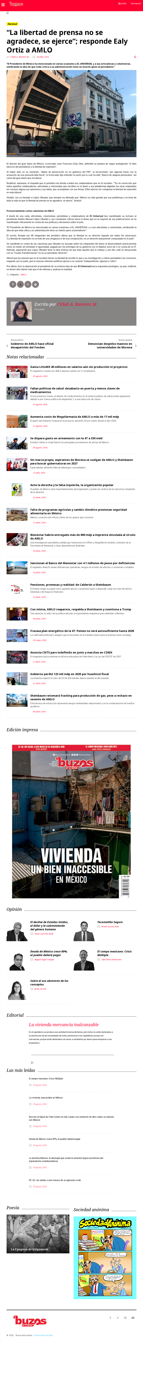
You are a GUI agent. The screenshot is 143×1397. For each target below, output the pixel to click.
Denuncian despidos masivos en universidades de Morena (110, 343)
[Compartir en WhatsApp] (27, 282)
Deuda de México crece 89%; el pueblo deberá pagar (49, 951)
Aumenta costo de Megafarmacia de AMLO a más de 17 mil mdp (74, 414)
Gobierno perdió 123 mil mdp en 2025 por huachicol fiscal (69, 672)
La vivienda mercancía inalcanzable (64, 1022)
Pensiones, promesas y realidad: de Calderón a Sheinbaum (70, 582)
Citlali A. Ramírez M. (19, 54)
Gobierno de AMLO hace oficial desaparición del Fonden (32, 343)
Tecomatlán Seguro (110, 920)
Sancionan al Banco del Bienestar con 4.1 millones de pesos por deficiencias (82, 561)
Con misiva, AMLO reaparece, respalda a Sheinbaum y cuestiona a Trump (80, 607)
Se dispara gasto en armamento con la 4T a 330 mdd (66, 436)
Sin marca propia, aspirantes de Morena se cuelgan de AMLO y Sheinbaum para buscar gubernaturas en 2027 (81, 459)
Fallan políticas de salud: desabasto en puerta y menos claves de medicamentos (75, 388)
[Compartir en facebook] (12, 282)
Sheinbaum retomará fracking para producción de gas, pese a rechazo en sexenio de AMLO (81, 695)
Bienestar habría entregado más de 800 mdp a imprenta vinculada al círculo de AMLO (82, 534)
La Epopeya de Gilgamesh (29, 1245)
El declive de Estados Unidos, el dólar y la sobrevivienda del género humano (49, 923)
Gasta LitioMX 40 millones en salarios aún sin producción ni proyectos (78, 364)
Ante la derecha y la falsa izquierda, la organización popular (72, 483)
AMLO (23, 272)
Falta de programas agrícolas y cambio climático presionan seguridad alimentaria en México (78, 509)
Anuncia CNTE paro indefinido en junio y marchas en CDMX (71, 650)
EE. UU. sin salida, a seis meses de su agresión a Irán (55, 1175)
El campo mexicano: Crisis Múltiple (114, 951)
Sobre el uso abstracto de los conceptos (49, 980)
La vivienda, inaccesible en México (46, 1093)
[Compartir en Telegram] (35, 282)
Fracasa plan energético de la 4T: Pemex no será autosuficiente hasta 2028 (82, 629)
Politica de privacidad (43, 1331)
